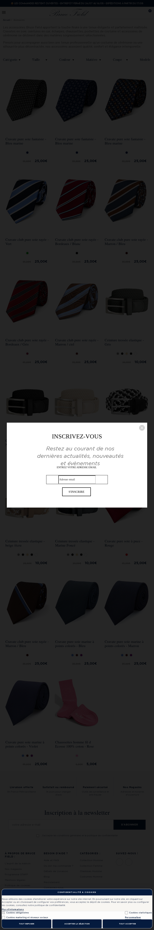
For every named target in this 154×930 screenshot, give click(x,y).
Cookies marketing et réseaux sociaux (27, 917)
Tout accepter (127, 924)
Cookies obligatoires (17, 912)
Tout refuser (26, 924)
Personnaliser (133, 917)
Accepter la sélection (77, 924)
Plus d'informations (13, 909)
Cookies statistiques (140, 912)
